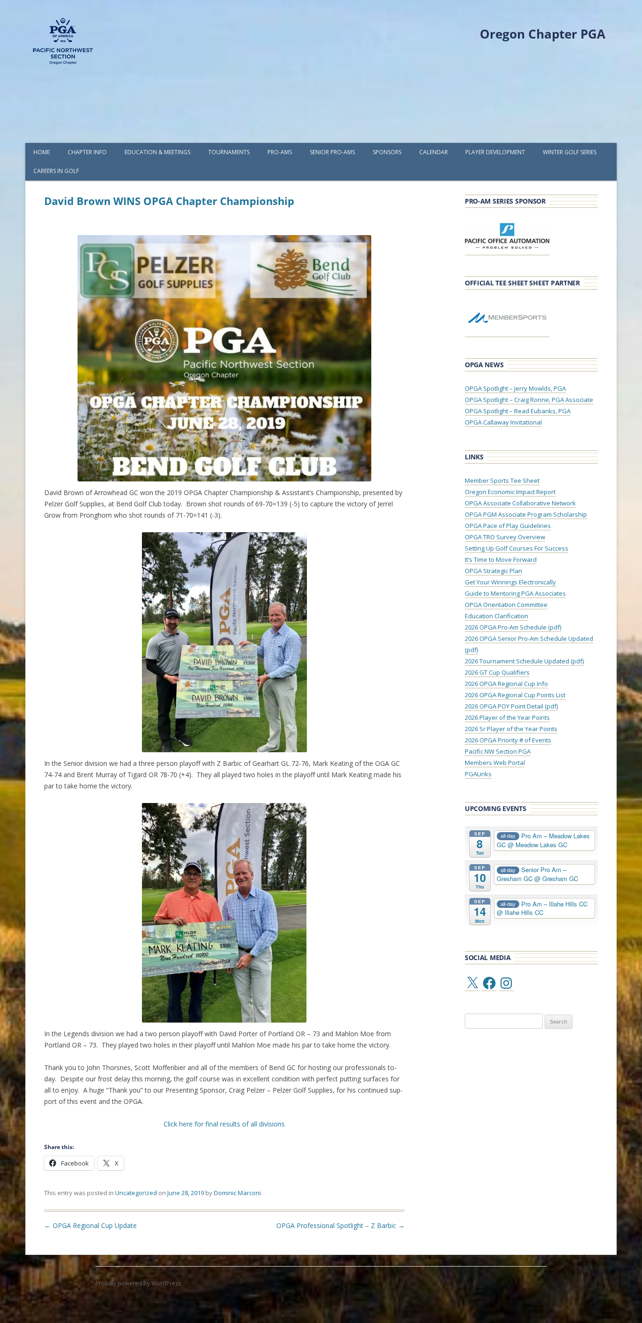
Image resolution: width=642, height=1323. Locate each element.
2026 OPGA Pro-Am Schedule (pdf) (513, 627)
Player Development (495, 152)
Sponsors (387, 152)
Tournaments (229, 152)
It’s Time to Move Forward (501, 559)
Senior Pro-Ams (332, 152)
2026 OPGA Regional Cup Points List (515, 695)
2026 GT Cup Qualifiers (497, 672)
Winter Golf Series (569, 152)
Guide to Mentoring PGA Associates (515, 593)
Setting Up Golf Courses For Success (516, 548)
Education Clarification (496, 616)
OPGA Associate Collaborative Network (520, 503)
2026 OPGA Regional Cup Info (506, 683)
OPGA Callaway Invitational (503, 422)
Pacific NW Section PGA (498, 751)
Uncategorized (136, 1193)
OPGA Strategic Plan (493, 571)
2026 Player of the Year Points (507, 717)
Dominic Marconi (237, 1193)
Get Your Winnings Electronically (510, 582)
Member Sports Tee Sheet (502, 480)
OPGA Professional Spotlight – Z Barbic (340, 1225)
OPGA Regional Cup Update (90, 1225)
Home (41, 152)
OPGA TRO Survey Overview (505, 537)
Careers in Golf (56, 171)
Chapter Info (87, 152)
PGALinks (478, 774)
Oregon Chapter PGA (542, 33)
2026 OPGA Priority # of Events (508, 740)
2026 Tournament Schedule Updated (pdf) (524, 661)
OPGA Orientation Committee (506, 604)
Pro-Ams (279, 152)
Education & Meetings (157, 152)
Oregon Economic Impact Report (510, 492)
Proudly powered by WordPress (138, 1283)
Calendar (433, 152)
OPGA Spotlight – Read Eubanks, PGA (518, 411)
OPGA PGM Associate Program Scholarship (526, 514)
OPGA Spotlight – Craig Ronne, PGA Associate (529, 399)
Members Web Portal (495, 762)
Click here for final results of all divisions (224, 1123)
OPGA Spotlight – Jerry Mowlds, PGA (515, 388)
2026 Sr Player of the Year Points (511, 728)
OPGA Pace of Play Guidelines (508, 525)
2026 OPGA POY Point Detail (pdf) (511, 706)
